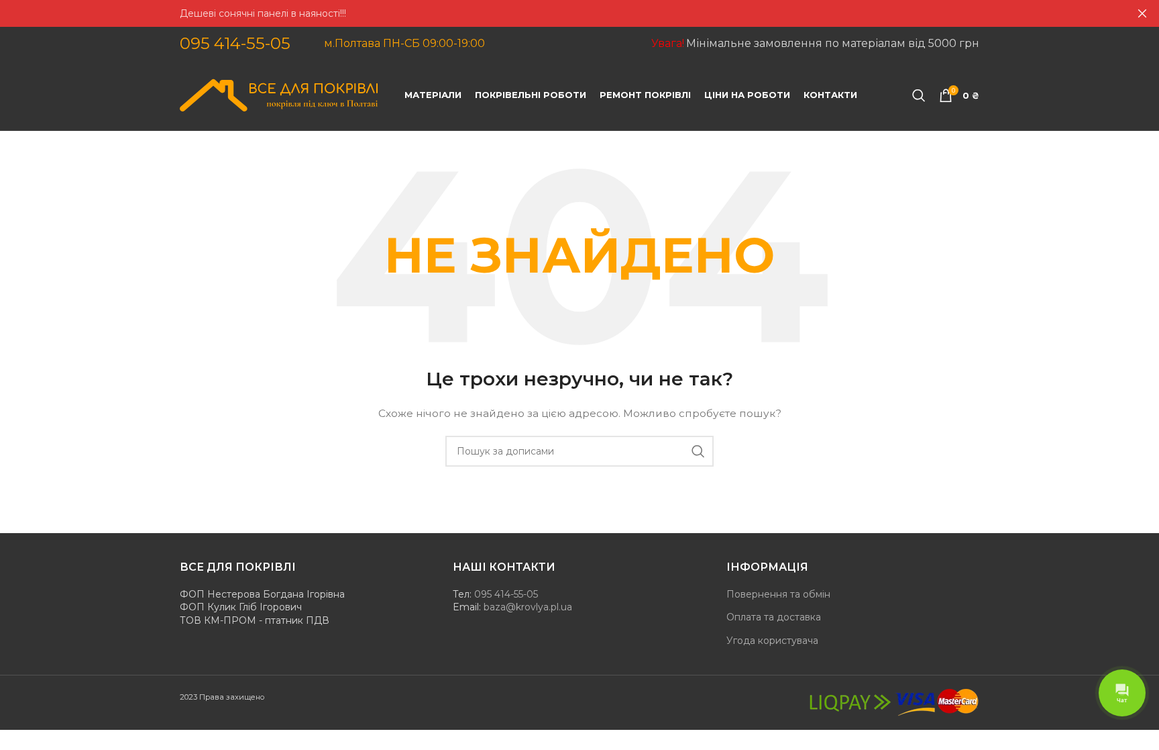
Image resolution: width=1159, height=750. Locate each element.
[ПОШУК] (698, 451)
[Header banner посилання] (559, 13)
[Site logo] (279, 95)
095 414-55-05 (235, 43)
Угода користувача (772, 641)
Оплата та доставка (773, 617)
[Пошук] (918, 95)
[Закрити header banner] (1142, 13)
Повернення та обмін (778, 594)
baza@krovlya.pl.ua (528, 607)
